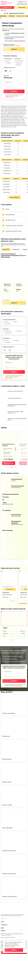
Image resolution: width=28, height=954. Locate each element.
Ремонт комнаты (7, 759)
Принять (14, 950)
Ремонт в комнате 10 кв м (9, 896)
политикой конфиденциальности (16, 685)
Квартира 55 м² (16, 249)
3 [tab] (14, 467)
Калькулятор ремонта (7, 7)
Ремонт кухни (6, 736)
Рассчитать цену (8, 463)
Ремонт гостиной (7, 805)
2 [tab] (13, 467)
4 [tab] (16, 467)
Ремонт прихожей (7, 828)
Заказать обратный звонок (22, 4)
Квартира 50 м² (5, 249)
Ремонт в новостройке (8, 713)
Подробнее (14, 49)
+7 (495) (22, 1)
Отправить (14, 91)
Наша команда (23, 603)
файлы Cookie (16, 942)
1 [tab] (11, 467)
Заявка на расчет (21, 7)
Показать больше (14, 197)
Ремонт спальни (6, 782)
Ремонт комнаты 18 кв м (9, 850)
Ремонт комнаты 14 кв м (9, 873)
